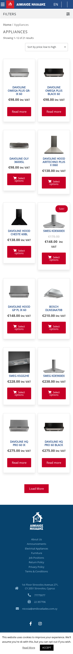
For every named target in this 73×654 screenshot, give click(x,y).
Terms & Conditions (36, 571)
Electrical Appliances (36, 548)
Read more (19, 111)
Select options (20, 179)
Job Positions (36, 557)
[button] (46, 47)
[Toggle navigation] (2, 4)
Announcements (36, 544)
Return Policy (36, 562)
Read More (28, 647)
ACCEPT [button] (46, 647)
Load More (36, 489)
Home (7, 25)
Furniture (36, 553)
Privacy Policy (36, 567)
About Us (36, 539)
